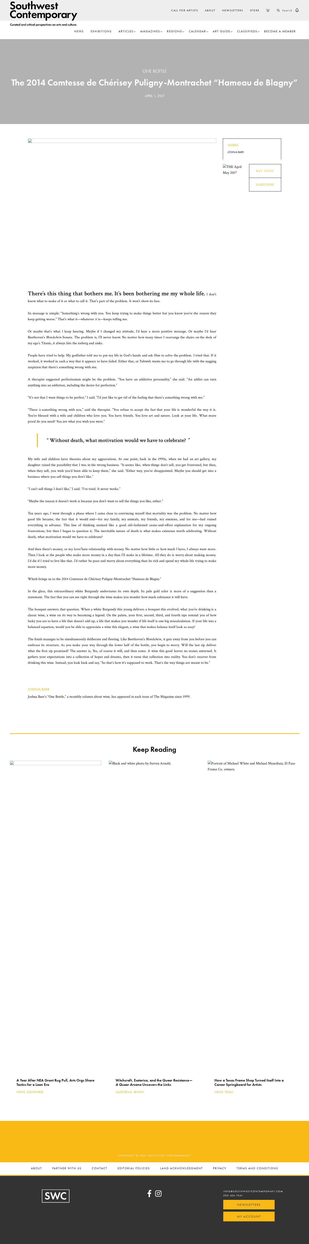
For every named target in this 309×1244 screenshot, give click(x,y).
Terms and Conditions (257, 1168)
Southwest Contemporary (44, 13)
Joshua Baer (38, 689)
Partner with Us (67, 1168)
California (124, 1092)
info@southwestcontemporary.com (253, 1191)
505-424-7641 (233, 1195)
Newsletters (249, 1205)
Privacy (219, 1168)
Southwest (35, 1092)
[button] (297, 10)
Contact (99, 1168)
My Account (249, 1216)
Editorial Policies (134, 1168)
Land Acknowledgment (181, 1168)
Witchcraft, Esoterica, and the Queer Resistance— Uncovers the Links (154, 1082)
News (21, 1092)
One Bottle (155, 71)
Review (139, 1092)
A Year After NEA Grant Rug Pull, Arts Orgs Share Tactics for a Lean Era (55, 1082)
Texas (229, 1092)
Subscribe (265, 184)
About (36, 1168)
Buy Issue (265, 171)
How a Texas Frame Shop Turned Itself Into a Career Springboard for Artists (249, 1082)
